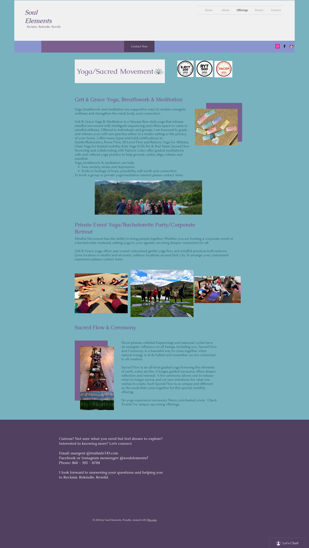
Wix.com (152, 520)
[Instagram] (277, 46)
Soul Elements (38, 16)
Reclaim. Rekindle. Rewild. (44, 26)
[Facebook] (284, 46)
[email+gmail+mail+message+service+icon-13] (291, 46)
